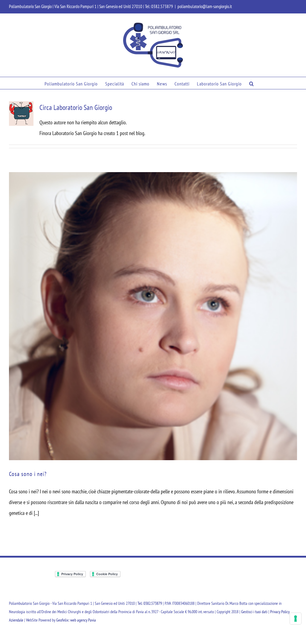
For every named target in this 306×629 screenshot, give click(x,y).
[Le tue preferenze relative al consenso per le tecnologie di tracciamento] (295, 618)
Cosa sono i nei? (28, 474)
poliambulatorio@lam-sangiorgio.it (205, 6)
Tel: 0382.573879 (159, 6)
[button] (251, 83)
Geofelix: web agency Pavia (76, 620)
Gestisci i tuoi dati (254, 611)
